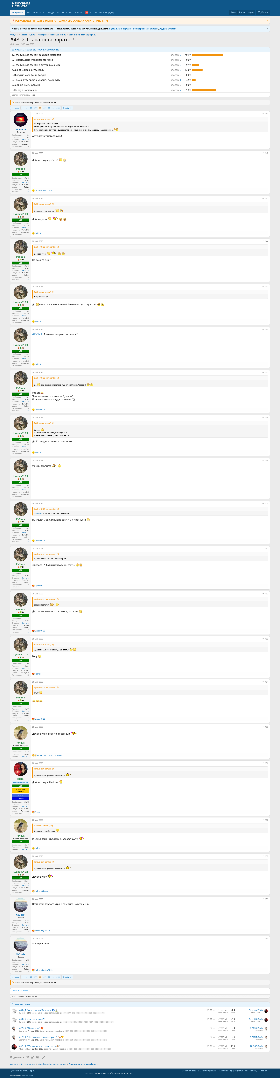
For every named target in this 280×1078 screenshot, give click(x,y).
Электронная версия (145, 28)
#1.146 (265, 329)
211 (101, 1040)
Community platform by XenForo (108, 1073)
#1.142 (265, 153)
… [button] (26, 108)
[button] (43, 12)
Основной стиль (20, 1070)
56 (31, 108)
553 (79, 1049)
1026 (86, 1022)
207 (84, 1040)
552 (75, 1049)
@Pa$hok (37, 334)
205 (75, 1040)
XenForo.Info (28, 1075)
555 (88, 1049)
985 (103, 1013)
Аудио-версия (167, 28)
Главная (263, 1070)
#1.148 (265, 417)
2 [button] (175, 65)
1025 (81, 1022)
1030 (106, 1022)
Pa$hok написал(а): (42, 119)
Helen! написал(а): (42, 825)
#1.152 (265, 594)
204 (71, 1040)
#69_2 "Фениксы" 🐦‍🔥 (31, 1028)
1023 (70, 1022)
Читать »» (25, 139)
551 (71, 1049)
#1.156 (265, 763)
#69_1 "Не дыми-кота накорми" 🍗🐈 (41, 1037)
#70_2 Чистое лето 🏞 (32, 1019)
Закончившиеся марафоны (50, 1013)
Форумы (17, 12)
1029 (101, 1022)
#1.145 (265, 286)
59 (44, 108)
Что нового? (34, 12)
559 (105, 1049)
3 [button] (175, 69)
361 (84, 1031)
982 (90, 1013)
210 (97, 1040)
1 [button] (175, 80)
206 (80, 1040)
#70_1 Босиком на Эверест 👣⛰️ (38, 1010)
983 (94, 1013)
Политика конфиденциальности (232, 1070)
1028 (96, 1022)
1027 (91, 1022)
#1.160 (265, 938)
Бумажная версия (120, 28)
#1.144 (265, 241)
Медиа (51, 12)
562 (58, 108)
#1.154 (265, 682)
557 (96, 1049)
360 (80, 1031)
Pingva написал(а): (42, 768)
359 (75, 1031)
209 (92, 1040)
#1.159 (265, 899)
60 (49, 108)
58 (40, 108)
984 (99, 1013)
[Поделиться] (260, 114)
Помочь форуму (104, 12)
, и (49, 755)
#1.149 (265, 460)
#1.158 (265, 856)
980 (82, 1013)
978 (73, 1013)
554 (84, 1049)
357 (67, 1031)
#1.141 (265, 113)
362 (88, 1031)
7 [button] (175, 90)
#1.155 (265, 727)
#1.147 (265, 372)
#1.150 (265, 503)
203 (67, 1040)
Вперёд (66, 108)
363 (92, 1031)
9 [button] (175, 54)
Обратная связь (189, 1070)
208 (88, 1040)
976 (65, 1013)
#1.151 (265, 548)
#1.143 (265, 198)
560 (109, 1049)
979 (77, 1013)
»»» (28, 191)
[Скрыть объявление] (267, 20)
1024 (75, 1022)
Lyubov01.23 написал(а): (45, 247)
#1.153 (265, 639)
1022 (65, 1022)
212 (105, 1040)
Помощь (254, 1070)
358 (71, 1031)
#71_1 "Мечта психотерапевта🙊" (39, 1046)
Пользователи (70, 12)
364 (97, 1031)
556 (92, 1049)
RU (33, 1070)
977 (69, 1013)
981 (86, 1013)
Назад (16, 108)
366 (105, 1031)
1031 (111, 1022)
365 (101, 1031)
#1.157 (265, 820)
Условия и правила (207, 1070)
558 (101, 1049)
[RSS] (269, 1070)
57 (35, 108)
